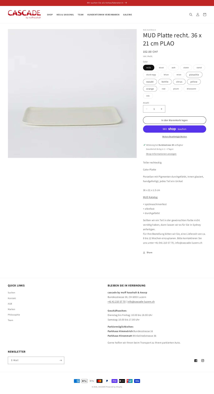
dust (163, 68)
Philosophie (14, 314)
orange (150, 88)
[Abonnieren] (60, 360)
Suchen (11, 292)
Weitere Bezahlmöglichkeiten (174, 136)
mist (181, 75)
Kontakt (12, 298)
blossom (193, 89)
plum (177, 89)
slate (187, 68)
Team (10, 320)
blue (168, 75)
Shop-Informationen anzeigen (161, 153)
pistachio (194, 74)
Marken (11, 309)
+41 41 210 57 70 (117, 301)
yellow (193, 81)
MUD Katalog (150, 197)
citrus (179, 81)
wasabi (150, 81)
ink (149, 96)
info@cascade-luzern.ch (141, 301)
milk (148, 67)
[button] (190, 14)
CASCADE (102, 387)
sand (201, 68)
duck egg (152, 75)
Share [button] (149, 252)
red (165, 89)
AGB (10, 303)
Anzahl (146, 102)
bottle (165, 81)
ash (175, 68)
